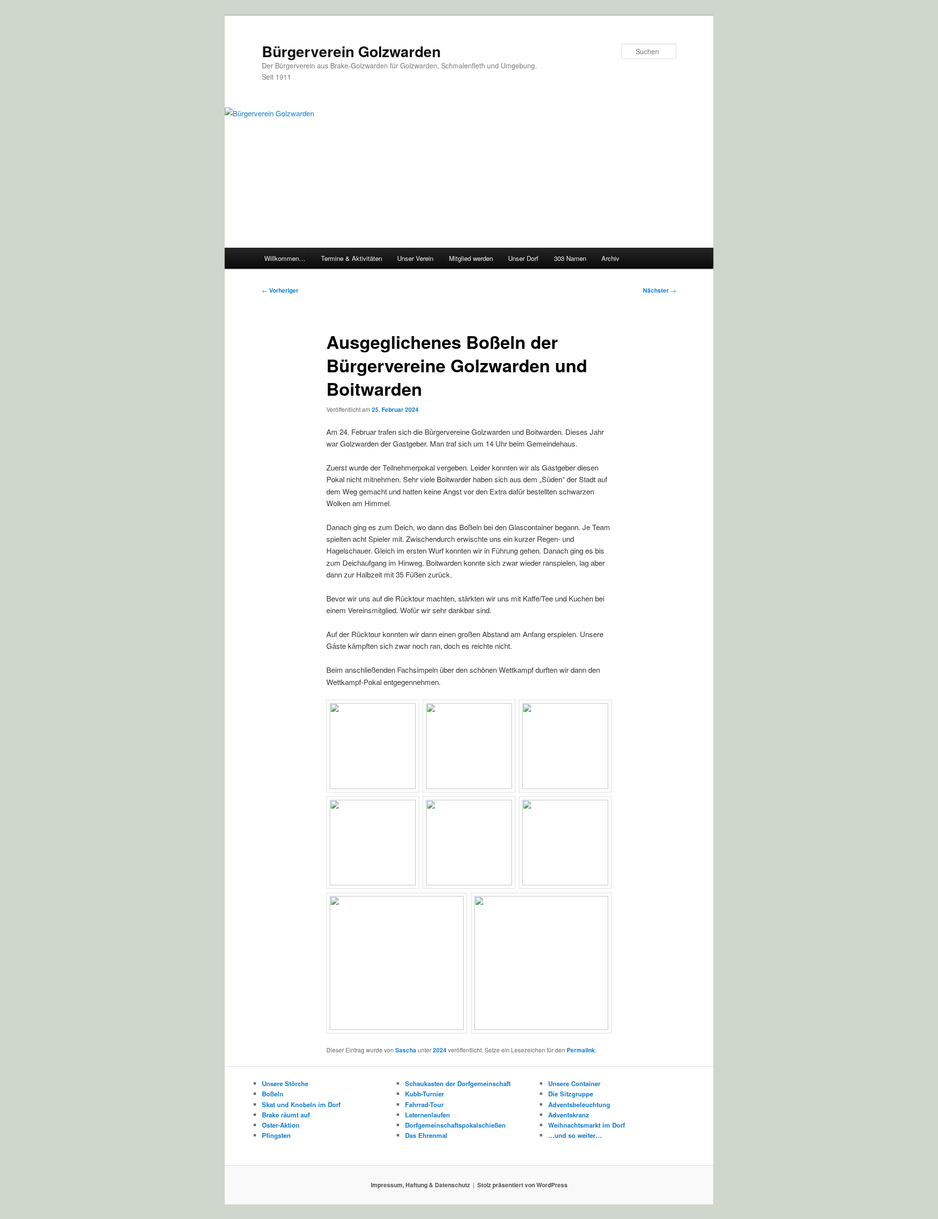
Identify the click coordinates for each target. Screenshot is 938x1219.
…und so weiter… (575, 1135)
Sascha (405, 1050)
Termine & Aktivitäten (351, 258)
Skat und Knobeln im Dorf (301, 1104)
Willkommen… (284, 258)
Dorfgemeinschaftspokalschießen (455, 1125)
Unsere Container (574, 1083)
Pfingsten (276, 1135)
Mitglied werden (471, 258)
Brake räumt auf (286, 1114)
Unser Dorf (523, 258)
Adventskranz (568, 1114)
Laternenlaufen (427, 1114)
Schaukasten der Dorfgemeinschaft (458, 1083)
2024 (440, 1050)
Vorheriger (280, 290)
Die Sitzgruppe (570, 1093)
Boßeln (272, 1093)
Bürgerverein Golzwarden (351, 51)
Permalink (581, 1050)
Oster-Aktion (280, 1125)
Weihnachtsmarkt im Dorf (586, 1125)
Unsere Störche (285, 1083)
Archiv (610, 258)
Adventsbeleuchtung (579, 1104)
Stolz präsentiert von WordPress (522, 1184)
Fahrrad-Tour (424, 1104)
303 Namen (570, 258)
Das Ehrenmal (426, 1135)
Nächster (659, 290)
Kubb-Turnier (424, 1093)
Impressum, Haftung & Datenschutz (420, 1184)
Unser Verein (415, 258)
